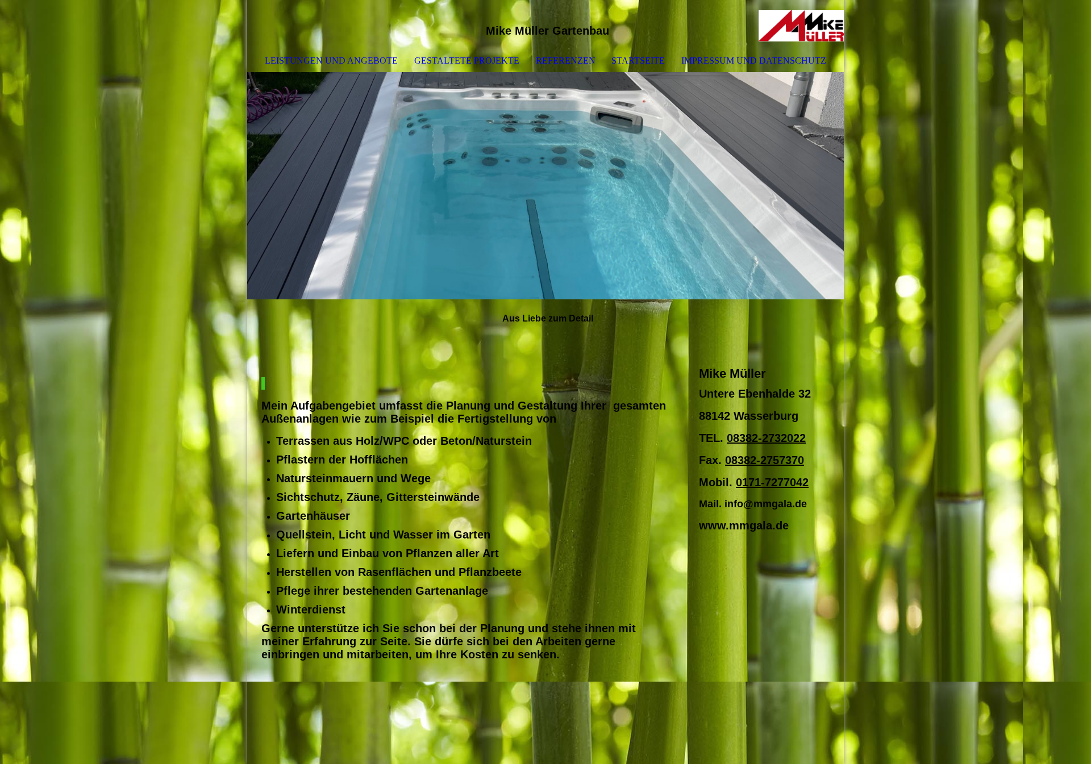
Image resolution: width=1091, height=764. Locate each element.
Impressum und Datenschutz (753, 60)
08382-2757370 (764, 460)
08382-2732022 (766, 438)
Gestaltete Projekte (466, 60)
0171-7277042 (772, 482)
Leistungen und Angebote (331, 60)
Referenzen (566, 60)
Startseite (638, 60)
